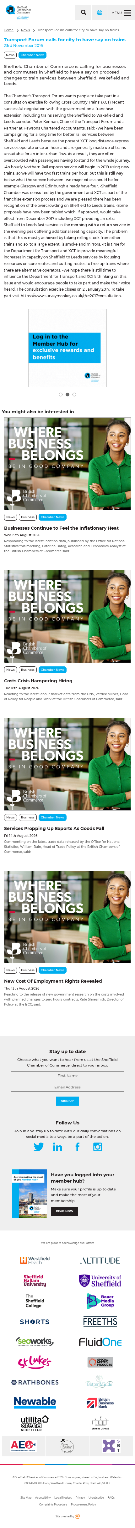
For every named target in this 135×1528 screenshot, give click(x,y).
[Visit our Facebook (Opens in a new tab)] (77, 1148)
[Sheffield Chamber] (18, 12)
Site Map (25, 1497)
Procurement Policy (83, 1504)
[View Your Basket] (99, 12)
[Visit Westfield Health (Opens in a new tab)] (35, 1260)
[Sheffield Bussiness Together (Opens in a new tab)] (111, 1446)
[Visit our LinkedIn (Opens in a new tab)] (57, 1148)
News (25, 30)
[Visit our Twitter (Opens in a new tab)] (39, 1148)
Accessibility (43, 1497)
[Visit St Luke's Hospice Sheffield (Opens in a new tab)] (35, 1362)
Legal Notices (63, 1497)
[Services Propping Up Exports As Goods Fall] (67, 764)
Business (28, 517)
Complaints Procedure (53, 1504)
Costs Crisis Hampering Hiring (38, 681)
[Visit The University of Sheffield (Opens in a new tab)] (100, 1281)
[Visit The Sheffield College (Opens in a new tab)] (35, 1301)
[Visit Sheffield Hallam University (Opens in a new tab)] (35, 1281)
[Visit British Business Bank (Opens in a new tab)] (100, 1403)
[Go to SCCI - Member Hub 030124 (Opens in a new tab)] (67, 348)
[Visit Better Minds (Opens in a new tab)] (100, 1382)
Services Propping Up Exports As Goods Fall (54, 828)
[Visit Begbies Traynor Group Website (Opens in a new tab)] (67, 1446)
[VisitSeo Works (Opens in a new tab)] (35, 1342)
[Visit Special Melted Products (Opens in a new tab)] (100, 1362)
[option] (67, 348)
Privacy (80, 1497)
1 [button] (60, 394)
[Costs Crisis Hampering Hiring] (67, 616)
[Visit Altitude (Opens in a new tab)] (100, 1260)
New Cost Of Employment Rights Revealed (53, 981)
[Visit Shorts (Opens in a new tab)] (35, 1321)
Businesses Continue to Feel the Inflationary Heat (61, 528)
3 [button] (74, 394)
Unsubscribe (96, 1497)
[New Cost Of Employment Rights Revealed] (67, 917)
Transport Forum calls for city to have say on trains (78, 30)
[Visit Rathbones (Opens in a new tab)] (35, 1382)
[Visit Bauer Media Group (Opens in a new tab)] (100, 1301)
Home (9, 30)
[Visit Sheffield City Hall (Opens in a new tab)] (100, 1423)
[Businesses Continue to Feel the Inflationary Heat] (67, 464)
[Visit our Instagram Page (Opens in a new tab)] (97, 1148)
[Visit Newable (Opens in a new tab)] (35, 1403)
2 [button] (67, 394)
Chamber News (32, 55)
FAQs (111, 1497)
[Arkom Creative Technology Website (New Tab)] (77, 1517)
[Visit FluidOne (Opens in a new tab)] (100, 1342)
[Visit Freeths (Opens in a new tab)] (100, 1321)
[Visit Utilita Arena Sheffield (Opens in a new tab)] (35, 1423)
